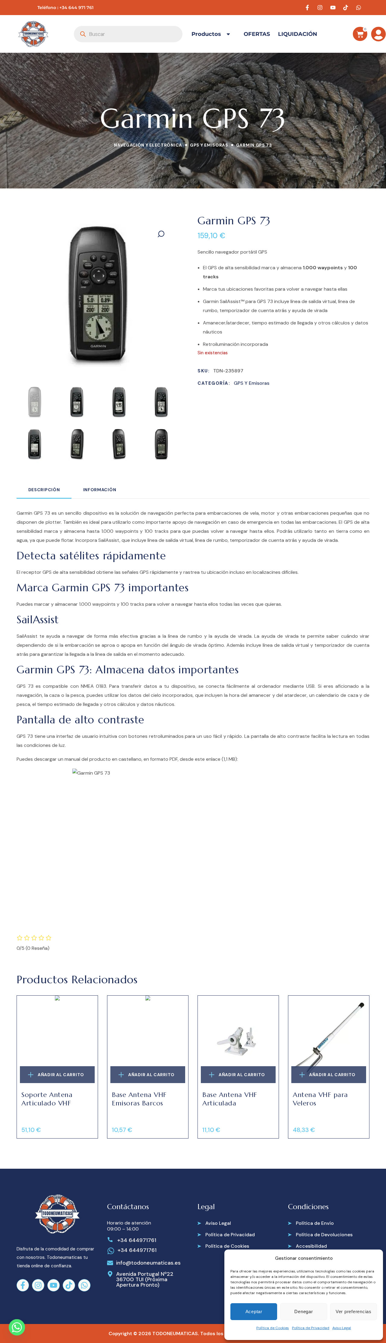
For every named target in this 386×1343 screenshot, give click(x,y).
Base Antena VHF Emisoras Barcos (139, 1099)
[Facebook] (23, 1285)
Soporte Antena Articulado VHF (46, 1099)
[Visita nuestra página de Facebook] (308, 7)
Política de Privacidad (310, 1328)
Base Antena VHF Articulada (229, 1099)
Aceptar (253, 1311)
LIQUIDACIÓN (297, 34)
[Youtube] (53, 1285)
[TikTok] (69, 1285)
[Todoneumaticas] (33, 34)
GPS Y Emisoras (209, 145)
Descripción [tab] (44, 489)
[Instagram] (38, 1285)
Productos (206, 34)
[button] (161, 234)
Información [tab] (99, 489)
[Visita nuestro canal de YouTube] (334, 7)
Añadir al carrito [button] (61, 1074)
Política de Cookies (272, 1328)
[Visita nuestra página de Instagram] (321, 7)
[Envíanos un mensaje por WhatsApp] (359, 7)
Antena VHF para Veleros (320, 1099)
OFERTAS (257, 34)
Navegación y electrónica (148, 145)
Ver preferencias (354, 1311)
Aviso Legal (341, 1328)
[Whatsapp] (84, 1285)
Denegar (303, 1311)
